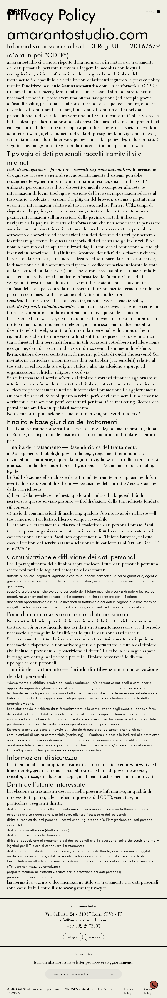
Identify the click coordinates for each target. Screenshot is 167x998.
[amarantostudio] (17, 12)
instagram (73, 937)
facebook (94, 937)
